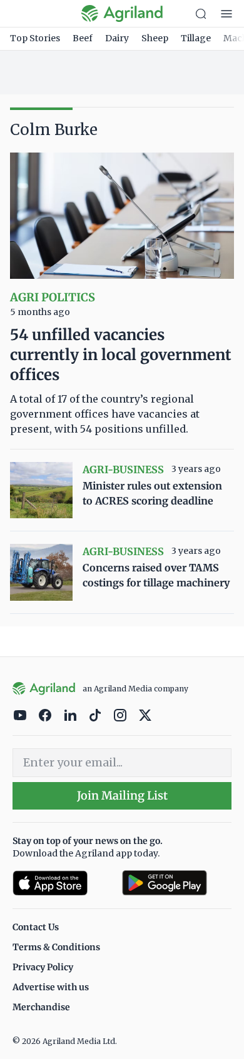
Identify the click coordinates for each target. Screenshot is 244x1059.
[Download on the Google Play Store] (176, 883)
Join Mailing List (122, 795)
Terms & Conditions (56, 947)
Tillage (196, 38)
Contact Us (36, 927)
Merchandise (41, 1007)
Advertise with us (51, 987)
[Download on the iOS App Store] (62, 883)
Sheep (154, 38)
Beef (83, 38)
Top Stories (35, 38)
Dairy (117, 38)
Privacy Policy (43, 967)
